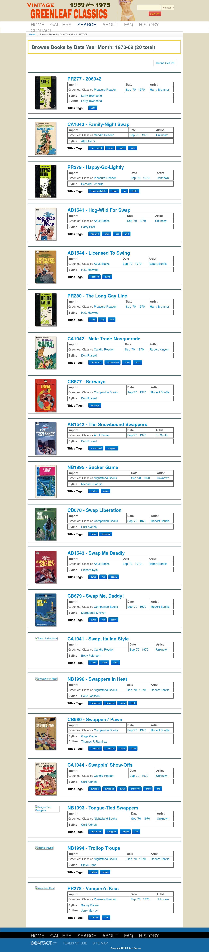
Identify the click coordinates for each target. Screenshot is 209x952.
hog (117, 233)
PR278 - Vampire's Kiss (93, 888)
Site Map (100, 943)
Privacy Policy (44, 943)
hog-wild (95, 233)
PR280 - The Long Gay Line (97, 295)
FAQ (128, 24)
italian (104, 662)
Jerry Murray (89, 910)
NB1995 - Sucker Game (92, 467)
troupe (106, 871)
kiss (106, 917)
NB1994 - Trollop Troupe (93, 847)
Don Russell (89, 355)
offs (158, 788)
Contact (41, 30)
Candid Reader (104, 135)
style (115, 662)
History (149, 24)
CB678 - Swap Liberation (94, 510)
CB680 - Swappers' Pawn (94, 719)
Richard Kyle (89, 569)
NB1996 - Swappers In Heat (97, 678)
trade (138, 362)
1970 (141, 89)
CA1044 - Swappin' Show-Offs (100, 764)
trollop (94, 871)
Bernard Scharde (92, 184)
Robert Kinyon (159, 349)
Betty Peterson (90, 655)
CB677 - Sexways (86, 381)
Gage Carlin (89, 736)
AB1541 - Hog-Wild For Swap (98, 210)
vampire (94, 917)
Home (37, 24)
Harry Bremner (159, 89)
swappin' (95, 788)
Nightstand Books (105, 478)
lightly (134, 190)
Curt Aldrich (89, 527)
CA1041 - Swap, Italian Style (98, 638)
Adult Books (102, 220)
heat (133, 702)
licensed (95, 276)
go (125, 190)
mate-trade (96, 362)
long (93, 319)
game (106, 491)
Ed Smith (162, 435)
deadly (114, 576)
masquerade (113, 362)
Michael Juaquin (91, 484)
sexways (95, 405)
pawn (133, 748)
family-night (96, 148)
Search (86, 24)
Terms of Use (75, 943)
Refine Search (165, 63)
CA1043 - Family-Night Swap (98, 124)
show (148, 788)
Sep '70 (131, 89)
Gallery (61, 24)
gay (102, 319)
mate (127, 362)
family (122, 148)
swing (107, 276)
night (133, 148)
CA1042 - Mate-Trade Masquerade (103, 338)
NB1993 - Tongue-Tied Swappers (102, 807)
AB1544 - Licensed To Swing (98, 252)
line (112, 319)
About (110, 24)
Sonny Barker (90, 905)
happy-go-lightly (98, 190)
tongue (125, 831)
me (103, 576)
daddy (114, 619)
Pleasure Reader (105, 89)
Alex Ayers (88, 141)
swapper (110, 702)
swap (110, 148)
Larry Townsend (91, 95)
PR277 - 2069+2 (84, 78)
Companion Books (106, 392)
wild (127, 233)
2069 (93, 107)
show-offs (135, 788)
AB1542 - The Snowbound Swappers (107, 424)
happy (115, 190)
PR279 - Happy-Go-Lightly (95, 167)
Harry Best (88, 227)
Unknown (162, 135)
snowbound (96, 448)
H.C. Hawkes (89, 269)
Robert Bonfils (158, 263)
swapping (109, 788)
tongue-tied (96, 831)
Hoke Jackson (90, 696)
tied (136, 831)
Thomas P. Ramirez (94, 741)
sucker (94, 491)
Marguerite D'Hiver (93, 612)
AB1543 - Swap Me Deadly (96, 552)
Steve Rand (88, 865)
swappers (112, 448)
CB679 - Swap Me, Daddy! (95, 595)
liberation (106, 533)
